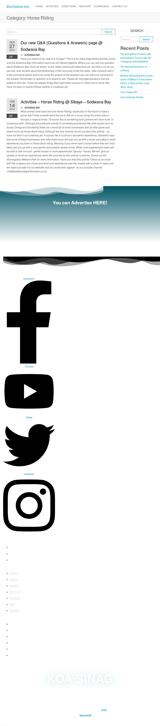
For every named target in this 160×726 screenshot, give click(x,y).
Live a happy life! (128, 92)
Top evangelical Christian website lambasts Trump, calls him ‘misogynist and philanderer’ (135, 57)
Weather (85, 6)
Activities (52, 6)
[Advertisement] (80, 230)
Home (39, 6)
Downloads (101, 6)
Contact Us (119, 6)
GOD (104, 710)
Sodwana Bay (32, 54)
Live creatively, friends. (132, 97)
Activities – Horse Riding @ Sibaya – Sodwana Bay (66, 101)
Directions (69, 6)
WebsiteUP (86, 715)
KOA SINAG (80, 677)
